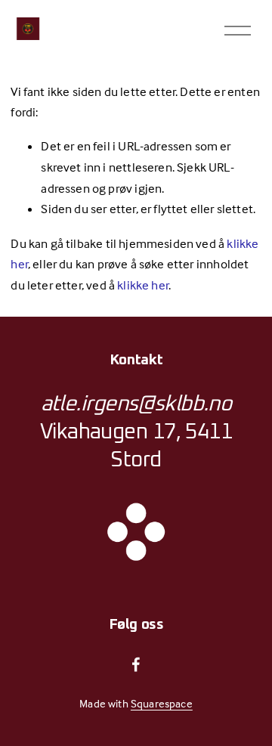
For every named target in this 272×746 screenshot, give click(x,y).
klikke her (142, 285)
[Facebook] (136, 664)
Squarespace (162, 703)
